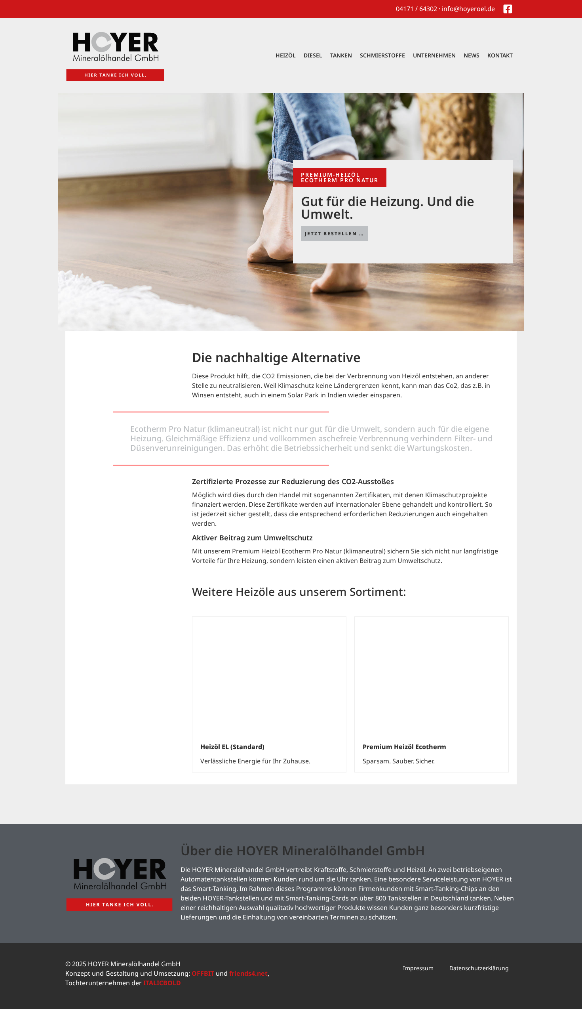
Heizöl (286, 55)
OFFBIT (203, 973)
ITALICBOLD (162, 982)
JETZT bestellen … (334, 233)
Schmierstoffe (382, 55)
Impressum (418, 968)
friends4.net (248, 973)
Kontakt (500, 55)
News (471, 55)
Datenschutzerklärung (479, 968)
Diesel (313, 55)
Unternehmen (434, 55)
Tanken (341, 55)
